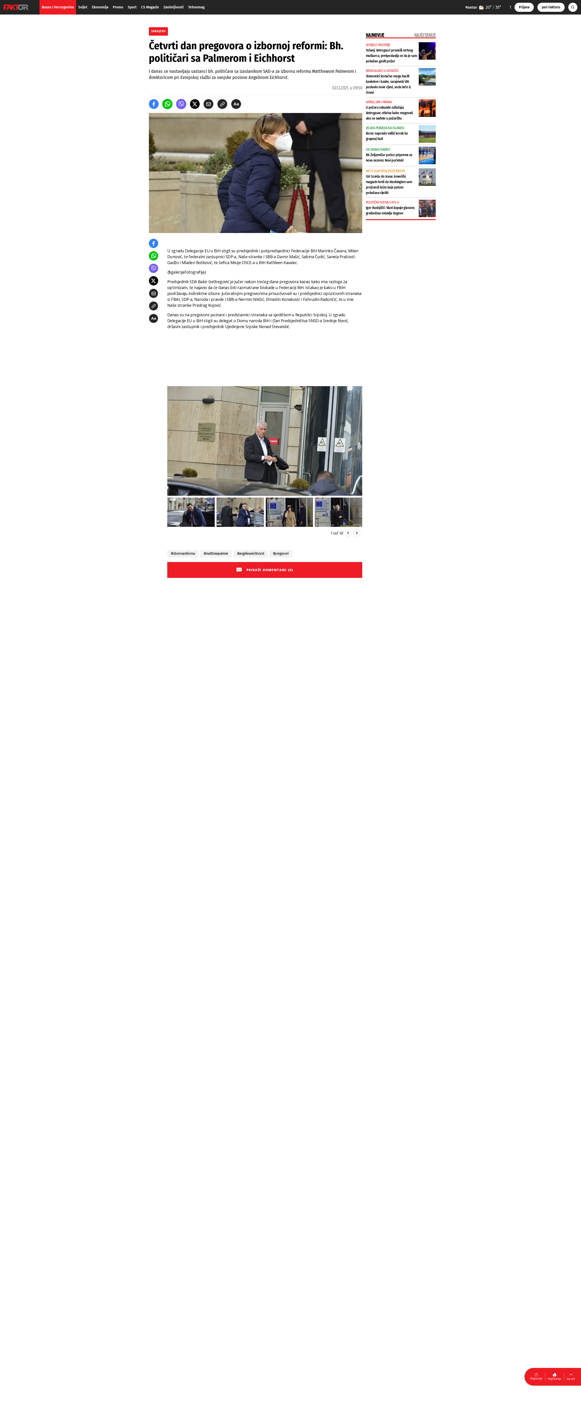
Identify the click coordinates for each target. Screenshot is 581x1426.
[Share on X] (195, 104)
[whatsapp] (167, 104)
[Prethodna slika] (348, 533)
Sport (132, 7)
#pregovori (281, 553)
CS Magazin (150, 7)
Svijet (82, 7)
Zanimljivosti (173, 7)
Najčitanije (554, 1379)
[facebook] (154, 104)
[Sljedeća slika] (356, 533)
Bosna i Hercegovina (58, 7)
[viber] (181, 104)
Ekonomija (100, 7)
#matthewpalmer (216, 553)
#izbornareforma (183, 553)
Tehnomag (196, 7)
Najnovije (536, 1378)
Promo (118, 7)
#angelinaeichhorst (250, 553)
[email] (208, 104)
